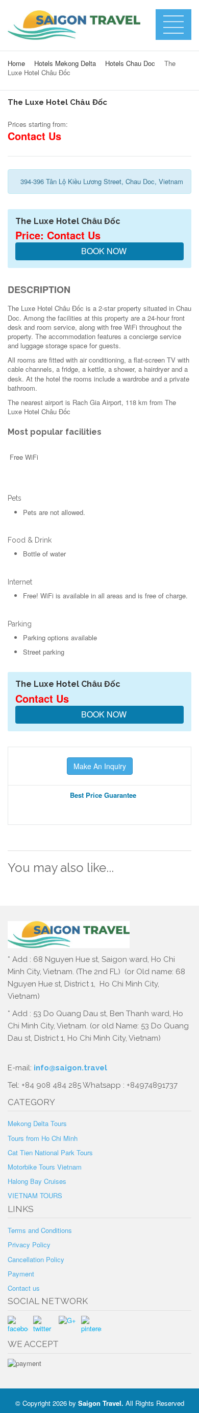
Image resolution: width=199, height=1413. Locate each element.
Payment (21, 1274)
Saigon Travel (99, 1403)
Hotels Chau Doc (130, 63)
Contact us (24, 1288)
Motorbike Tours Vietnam (45, 1167)
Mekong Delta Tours (37, 1123)
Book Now (103, 251)
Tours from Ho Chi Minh (43, 1138)
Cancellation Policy (36, 1259)
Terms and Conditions (40, 1230)
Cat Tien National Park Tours (50, 1152)
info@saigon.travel (69, 1067)
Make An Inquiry (99, 766)
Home (16, 63)
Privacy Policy (29, 1244)
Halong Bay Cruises (37, 1181)
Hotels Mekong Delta (65, 63)
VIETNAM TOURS (35, 1195)
